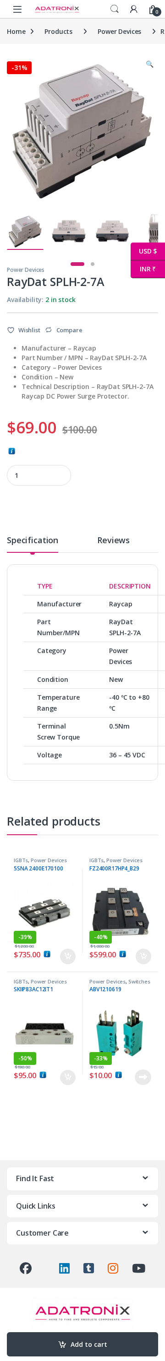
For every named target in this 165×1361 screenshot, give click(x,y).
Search (115, 9)
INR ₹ (143, 269)
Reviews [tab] (113, 540)
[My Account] (134, 9)
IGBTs (21, 860)
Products (58, 31)
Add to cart (89, 1344)
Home (16, 31)
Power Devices (119, 31)
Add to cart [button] (68, 956)
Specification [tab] (32, 540)
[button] (150, 64)
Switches (139, 981)
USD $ (144, 251)
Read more (143, 1077)
